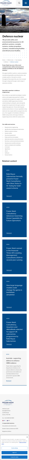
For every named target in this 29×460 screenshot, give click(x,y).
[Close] (27, 437)
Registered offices (6, 431)
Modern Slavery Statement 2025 (10, 428)
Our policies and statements (9, 425)
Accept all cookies (14, 457)
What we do (10, 60)
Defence (6, 62)
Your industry (18, 60)
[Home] (6, 3)
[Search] (19, 3)
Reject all (14, 452)
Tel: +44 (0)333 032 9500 (8, 418)
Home (3, 60)
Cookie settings (14, 448)
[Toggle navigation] (26, 3)
